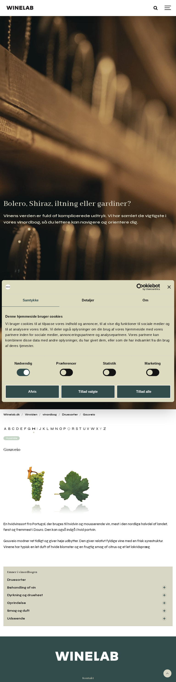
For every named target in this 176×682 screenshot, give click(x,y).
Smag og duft (18, 610)
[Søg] (155, 8)
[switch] (66, 372)
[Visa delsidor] (164, 587)
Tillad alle (143, 391)
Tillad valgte (88, 391)
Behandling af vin (21, 587)
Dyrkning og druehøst (25, 595)
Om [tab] (145, 300)
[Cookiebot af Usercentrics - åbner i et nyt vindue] (140, 287)
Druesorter (16, 579)
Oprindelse (16, 603)
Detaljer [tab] (88, 300)
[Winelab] (20, 8)
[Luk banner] (169, 287)
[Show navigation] (168, 8)
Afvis (32, 391)
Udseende (16, 618)
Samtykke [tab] (30, 300)
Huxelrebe (11, 438)
